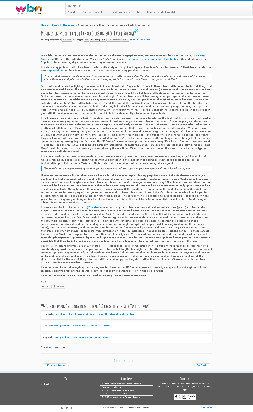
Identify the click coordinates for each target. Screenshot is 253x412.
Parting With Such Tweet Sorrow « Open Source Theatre (81, 326)
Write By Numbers (117, 407)
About (72, 12)
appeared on (55, 70)
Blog (138, 12)
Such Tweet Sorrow (114, 40)
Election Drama (55, 365)
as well (128, 59)
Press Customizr (143, 407)
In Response (67, 25)
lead (166, 59)
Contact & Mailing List (161, 12)
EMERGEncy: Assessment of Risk (115, 394)
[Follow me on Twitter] (75, 6)
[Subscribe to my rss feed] (70, 6)
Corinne (149, 40)
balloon (174, 59)
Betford (203, 365)
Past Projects (119, 12)
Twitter (125, 40)
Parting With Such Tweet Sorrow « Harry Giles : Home (80, 338)
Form (86, 40)
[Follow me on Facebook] (80, 6)
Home (44, 25)
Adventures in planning (111, 387)
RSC (103, 40)
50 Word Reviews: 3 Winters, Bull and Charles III (121, 384)
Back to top (207, 407)
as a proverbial (153, 59)
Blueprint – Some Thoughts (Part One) (118, 390)
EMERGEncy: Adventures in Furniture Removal (121, 397)
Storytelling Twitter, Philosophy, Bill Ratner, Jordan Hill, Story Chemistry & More (93, 314)
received (138, 59)
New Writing (95, 40)
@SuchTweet (94, 207)
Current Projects (93, 12)
